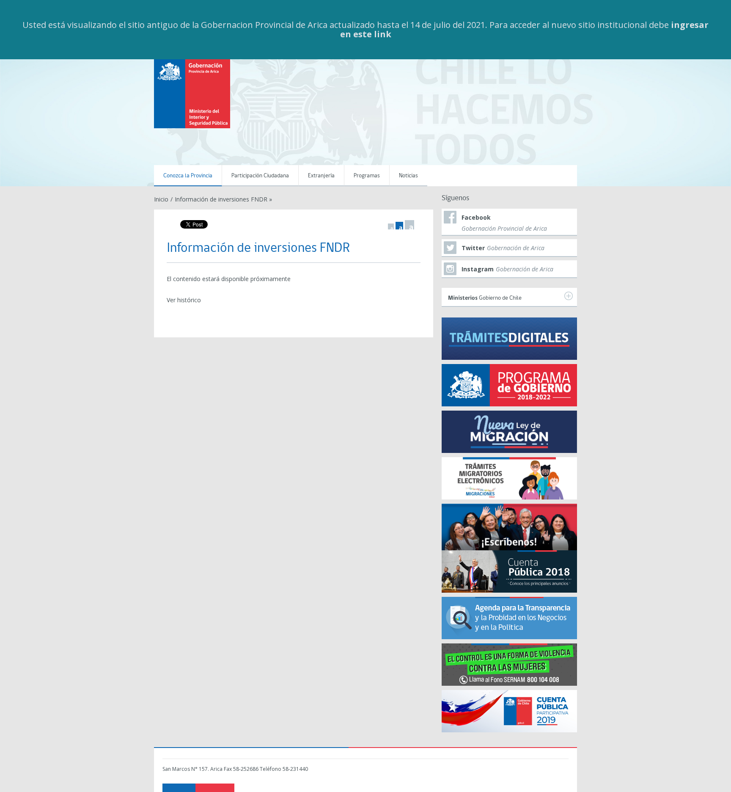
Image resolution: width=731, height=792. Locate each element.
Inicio (161, 199)
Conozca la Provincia (187, 176)
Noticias (408, 176)
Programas (367, 176)
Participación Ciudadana (260, 176)
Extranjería (321, 176)
